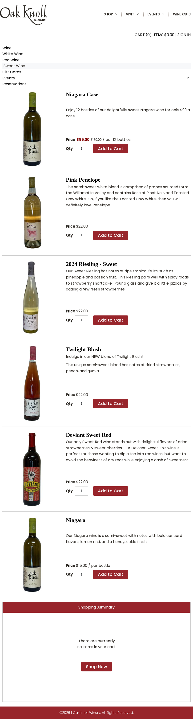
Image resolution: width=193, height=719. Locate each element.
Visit (130, 14)
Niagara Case (82, 94)
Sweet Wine (14, 66)
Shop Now (96, 667)
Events (154, 14)
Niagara (75, 520)
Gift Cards (11, 72)
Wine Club (182, 14)
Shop (108, 14)
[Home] (23, 24)
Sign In (184, 34)
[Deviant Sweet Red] (31, 469)
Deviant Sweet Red (88, 435)
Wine (7, 48)
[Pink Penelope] (31, 213)
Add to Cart (110, 148)
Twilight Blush (83, 349)
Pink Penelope (83, 180)
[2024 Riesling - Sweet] (31, 298)
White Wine (12, 54)
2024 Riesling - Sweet (91, 264)
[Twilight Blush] (31, 383)
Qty (69, 148)
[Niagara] (31, 554)
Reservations (14, 84)
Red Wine (11, 60)
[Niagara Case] (31, 128)
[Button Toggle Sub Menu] (115, 14)
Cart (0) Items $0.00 (154, 34)
